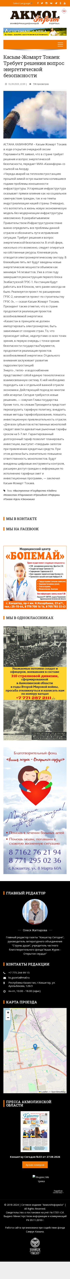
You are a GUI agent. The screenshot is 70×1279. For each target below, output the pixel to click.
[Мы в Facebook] (37, 3)
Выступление (22, 490)
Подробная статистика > (58, 1191)
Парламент (26, 494)
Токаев (9, 499)
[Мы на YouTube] (65, 3)
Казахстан (11, 494)
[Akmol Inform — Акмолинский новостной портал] (35, 17)
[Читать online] (35, 1131)
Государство (39, 490)
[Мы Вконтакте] (51, 3)
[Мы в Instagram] (46, 3)
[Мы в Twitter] (42, 3)
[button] (35, 1047)
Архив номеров (35, 1164)
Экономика (28, 499)
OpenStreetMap (58, 1091)
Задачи (52, 490)
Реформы (55, 494)
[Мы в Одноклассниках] (60, 3)
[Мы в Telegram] (56, 3)
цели (17, 499)
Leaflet (44, 1091)
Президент (41, 494)
